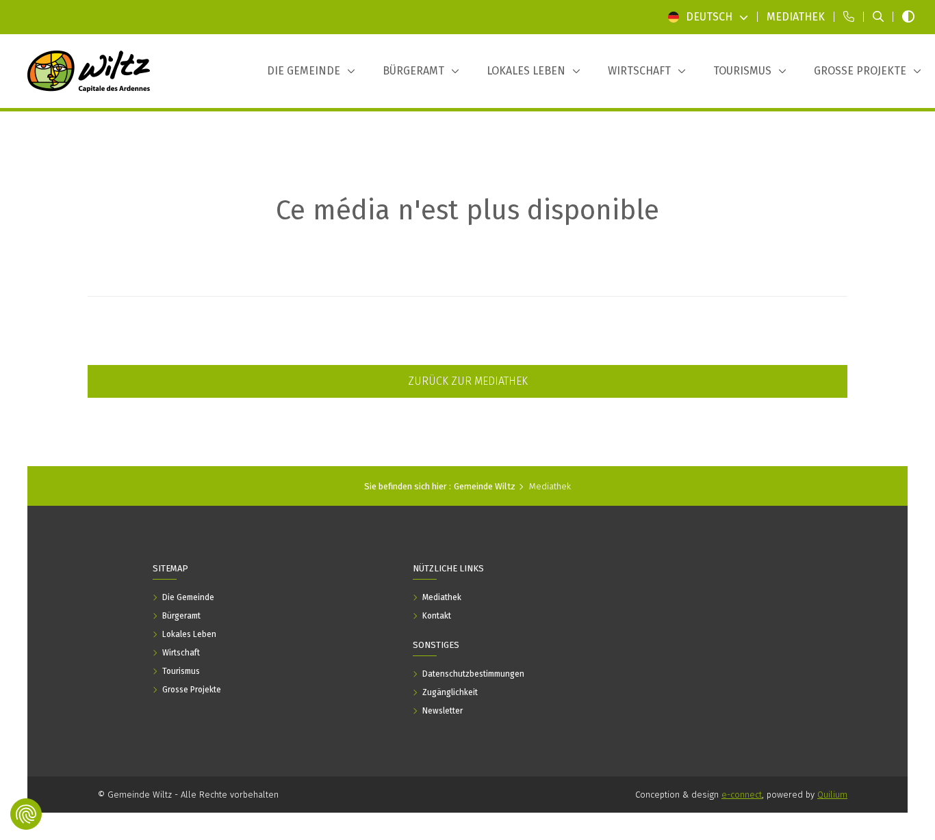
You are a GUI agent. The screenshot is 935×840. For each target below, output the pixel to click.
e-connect (741, 794)
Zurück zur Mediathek (468, 381)
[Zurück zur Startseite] (89, 71)
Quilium (832, 794)
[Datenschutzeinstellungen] (26, 814)
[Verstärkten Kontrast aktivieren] (908, 17)
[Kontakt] (848, 17)
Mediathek (550, 486)
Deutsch (709, 16)
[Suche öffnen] (878, 17)
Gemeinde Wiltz (484, 486)
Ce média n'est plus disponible (467, 210)
